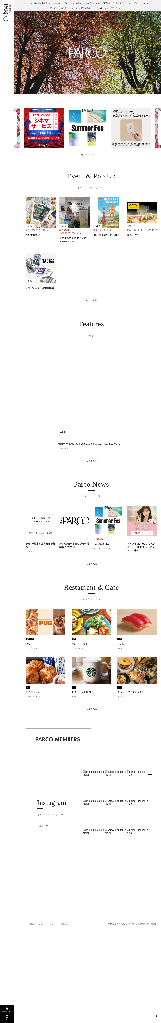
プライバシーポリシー (48, 943)
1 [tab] (82, 154)
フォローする (43, 844)
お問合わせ (64, 943)
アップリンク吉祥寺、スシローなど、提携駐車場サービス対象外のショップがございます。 (87, 8)
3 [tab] (89, 154)
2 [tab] (86, 155)
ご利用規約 (30, 943)
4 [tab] (93, 154)
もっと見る (91, 300)
